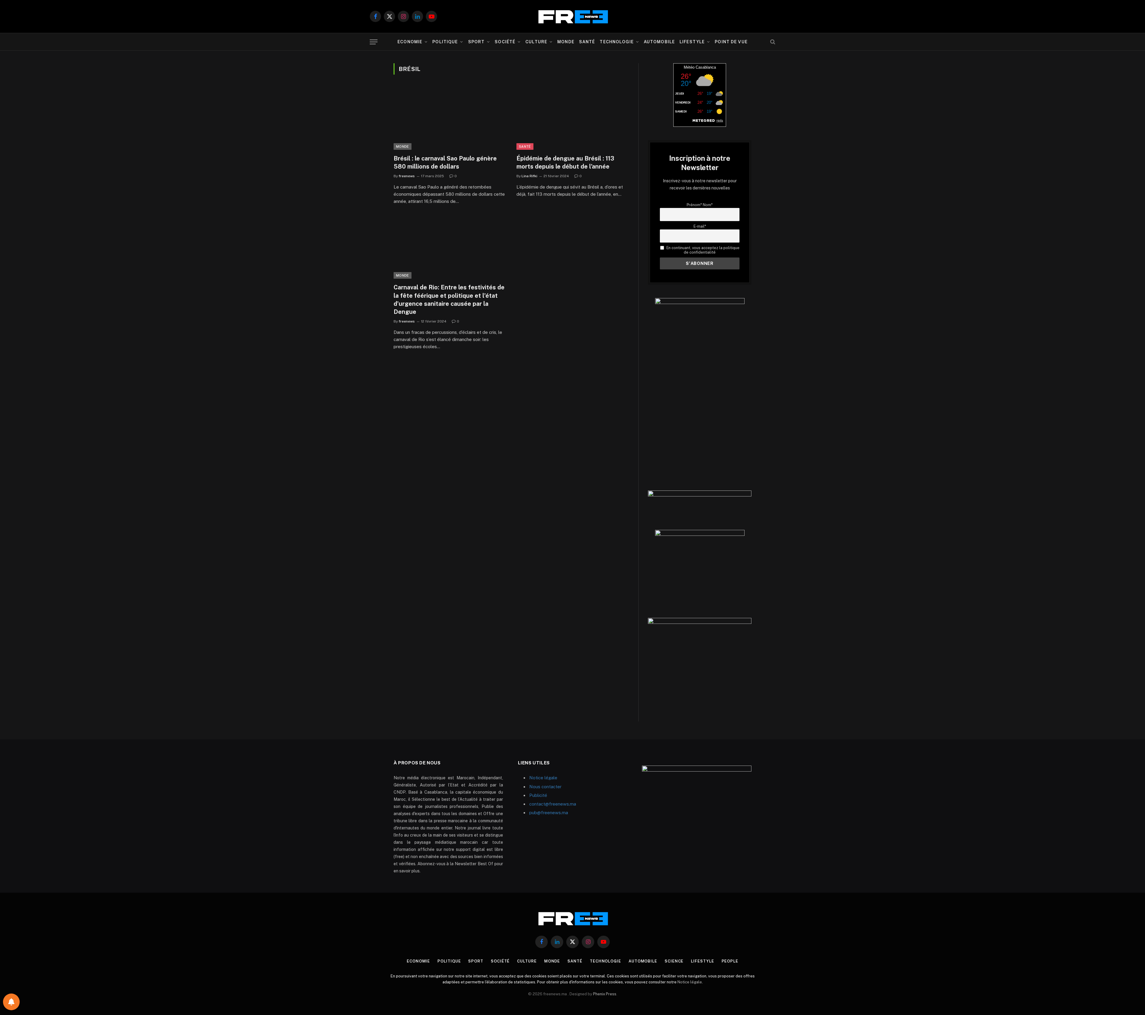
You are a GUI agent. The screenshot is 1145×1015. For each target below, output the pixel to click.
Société (505, 41)
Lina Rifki (529, 176)
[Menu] (373, 42)
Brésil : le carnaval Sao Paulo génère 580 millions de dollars (445, 162)
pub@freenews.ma (548, 812)
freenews (407, 176)
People (730, 961)
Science (674, 961)
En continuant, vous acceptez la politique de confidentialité (702, 250)
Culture (536, 41)
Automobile (659, 41)
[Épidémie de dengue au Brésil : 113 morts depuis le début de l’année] (572, 118)
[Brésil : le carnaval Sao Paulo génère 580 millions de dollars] (450, 118)
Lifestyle (692, 41)
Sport (476, 41)
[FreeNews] (572, 16)
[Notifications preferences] (11, 1002)
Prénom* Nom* (700, 205)
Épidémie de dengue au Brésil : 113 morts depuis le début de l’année (565, 162)
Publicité (538, 795)
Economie (409, 41)
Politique (445, 41)
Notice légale (543, 777)
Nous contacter (545, 786)
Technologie (616, 41)
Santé (587, 41)
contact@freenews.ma (552, 803)
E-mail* (700, 226)
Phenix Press (604, 994)
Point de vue (731, 41)
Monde (565, 41)
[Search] (772, 42)
